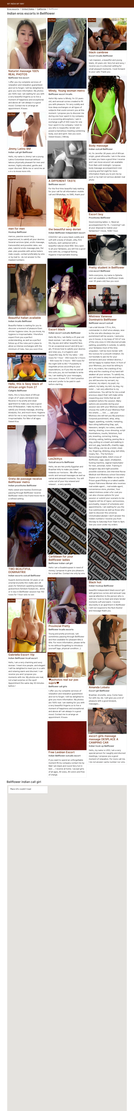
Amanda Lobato (99, 687)
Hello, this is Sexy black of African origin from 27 (25, 385)
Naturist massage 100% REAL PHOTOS (23, 72)
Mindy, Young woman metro (67, 90)
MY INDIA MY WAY (15, 3)
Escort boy (96, 214)
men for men (16, 228)
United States (28, 9)
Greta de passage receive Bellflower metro (25, 480)
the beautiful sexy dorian (65, 229)
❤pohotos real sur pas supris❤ (63, 681)
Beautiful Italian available (24, 317)
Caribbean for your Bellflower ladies (61, 558)
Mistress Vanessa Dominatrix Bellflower (103, 318)
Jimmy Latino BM (19, 148)
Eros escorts (13, 9)
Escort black (57, 329)
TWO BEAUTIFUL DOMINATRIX (19, 570)
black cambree (98, 52)
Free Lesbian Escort (62, 752)
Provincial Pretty (59, 626)
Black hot (95, 582)
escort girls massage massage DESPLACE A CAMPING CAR (103, 739)
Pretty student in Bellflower (106, 267)
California (41, 9)
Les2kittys (55, 458)
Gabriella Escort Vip (21, 654)
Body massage (98, 145)
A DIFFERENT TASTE (62, 180)
